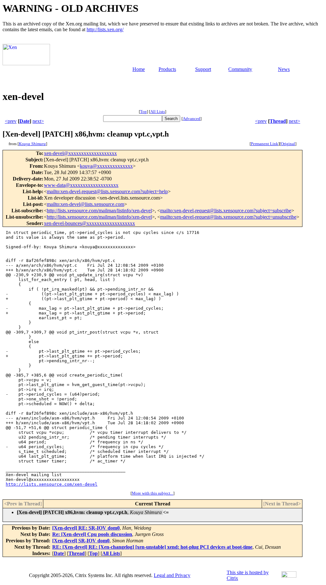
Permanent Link (264, 143)
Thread (278, 121)
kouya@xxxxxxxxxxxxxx (106, 166)
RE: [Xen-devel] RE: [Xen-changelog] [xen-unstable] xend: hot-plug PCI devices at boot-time (152, 547)
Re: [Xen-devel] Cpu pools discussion (92, 534)
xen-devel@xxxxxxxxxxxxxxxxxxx (80, 153)
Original (288, 143)
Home (138, 69)
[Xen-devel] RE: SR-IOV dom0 (86, 528)
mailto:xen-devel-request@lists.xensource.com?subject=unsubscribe (228, 217)
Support (203, 69)
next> (38, 121)
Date (24, 121)
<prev (11, 121)
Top (143, 111)
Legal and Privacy (172, 575)
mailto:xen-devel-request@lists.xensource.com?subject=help (107, 191)
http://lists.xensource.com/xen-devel (51, 484)
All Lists (157, 111)
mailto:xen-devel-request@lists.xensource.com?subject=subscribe (225, 210)
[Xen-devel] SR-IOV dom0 (81, 540)
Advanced (191, 118)
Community (240, 69)
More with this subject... (152, 493)
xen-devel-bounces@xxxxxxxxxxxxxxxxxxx (89, 223)
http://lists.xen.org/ (105, 29)
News (284, 69)
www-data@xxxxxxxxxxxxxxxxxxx (81, 185)
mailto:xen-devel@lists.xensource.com (85, 204)
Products (167, 69)
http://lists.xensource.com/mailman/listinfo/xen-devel (99, 210)
